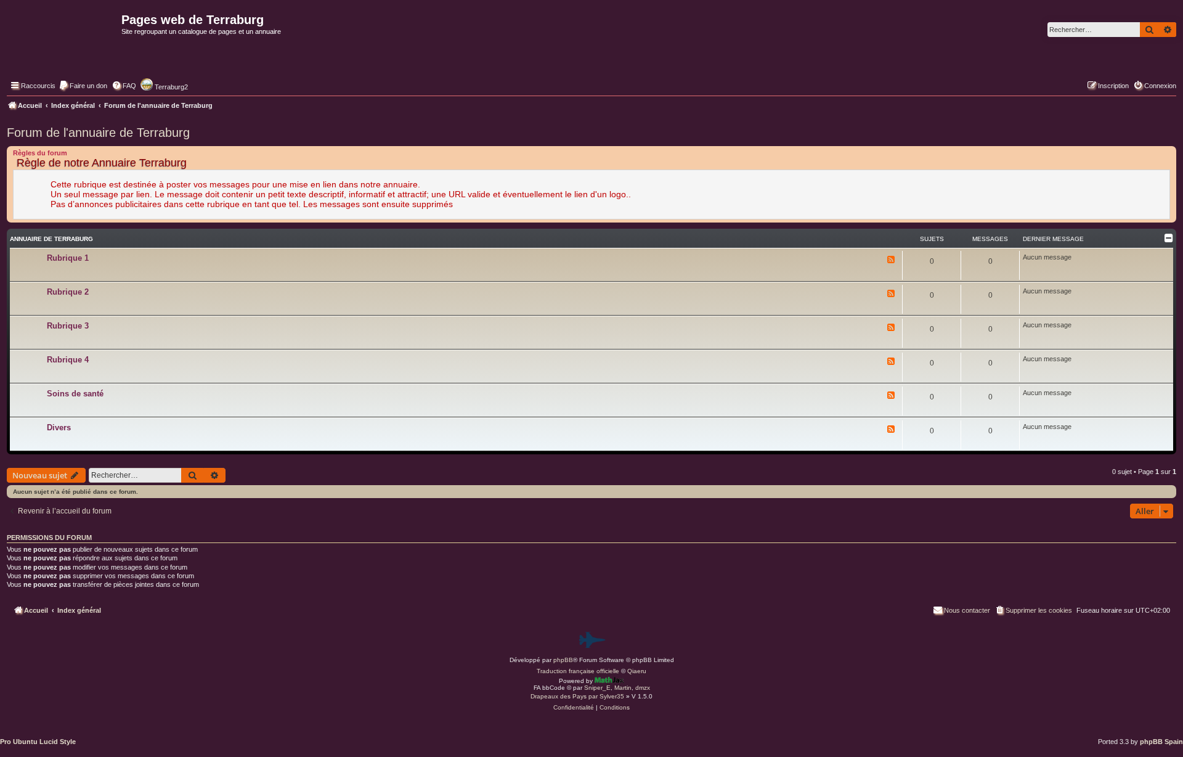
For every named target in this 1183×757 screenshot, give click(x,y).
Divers (59, 427)
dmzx (642, 687)
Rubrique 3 (68, 325)
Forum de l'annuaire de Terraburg (98, 132)
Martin (623, 687)
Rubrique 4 (68, 359)
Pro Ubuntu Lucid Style (38, 741)
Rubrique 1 (68, 258)
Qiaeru (636, 671)
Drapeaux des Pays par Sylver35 (577, 696)
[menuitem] (83, 85)
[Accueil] (62, 47)
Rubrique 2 (68, 292)
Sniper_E (597, 687)
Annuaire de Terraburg (51, 238)
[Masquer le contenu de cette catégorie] (1169, 238)
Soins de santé (75, 393)
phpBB (563, 660)
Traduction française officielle (578, 671)
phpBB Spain (1161, 741)
